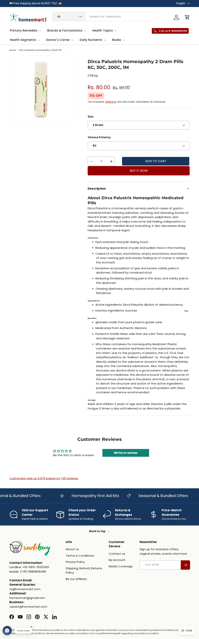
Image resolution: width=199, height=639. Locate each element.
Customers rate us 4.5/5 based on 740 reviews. (43, 478)
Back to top (97, 531)
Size (90, 117)
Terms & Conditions (80, 556)
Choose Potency (99, 137)
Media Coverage (121, 566)
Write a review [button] (125, 453)
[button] (187, 17)
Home (12, 50)
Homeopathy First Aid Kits (91, 495)
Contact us (117, 554)
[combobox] (104, 16)
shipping (110, 102)
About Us (72, 549)
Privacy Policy (75, 562)
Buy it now (139, 170)
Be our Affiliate (76, 579)
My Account (117, 560)
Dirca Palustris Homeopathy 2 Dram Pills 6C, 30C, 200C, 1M (41, 50)
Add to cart (155, 161)
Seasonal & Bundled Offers (159, 495)
